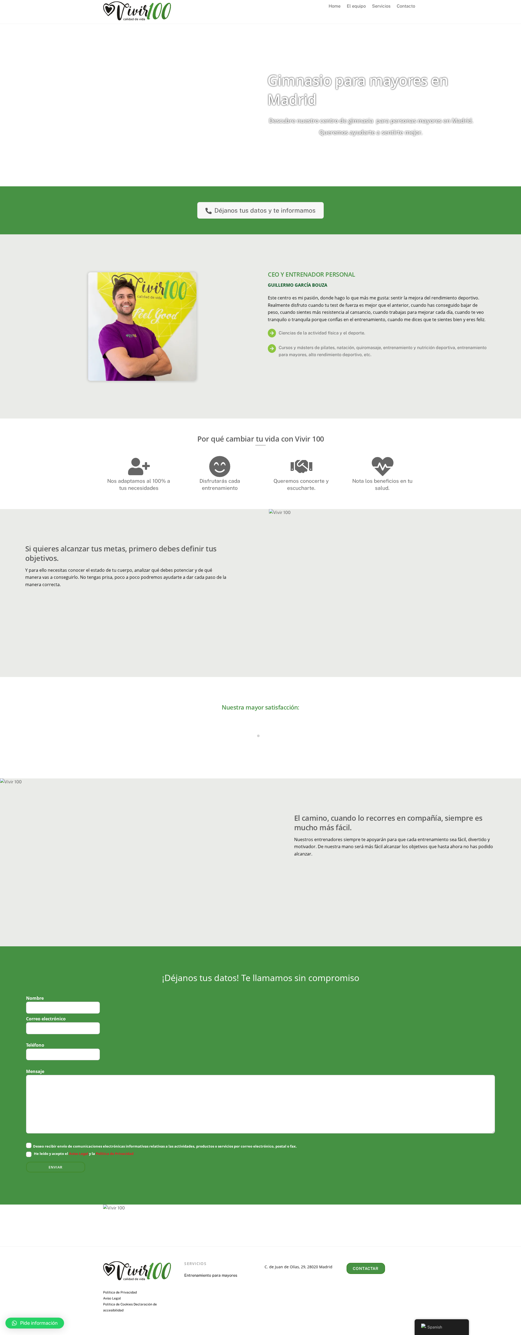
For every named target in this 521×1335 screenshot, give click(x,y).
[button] (34, 1323)
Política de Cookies (118, 1304)
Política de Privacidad (115, 1153)
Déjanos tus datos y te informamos (265, 210)
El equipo (356, 6)
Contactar (366, 1268)
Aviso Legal (78, 1153)
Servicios (381, 6)
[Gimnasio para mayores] (137, 17)
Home (335, 6)
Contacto (406, 6)
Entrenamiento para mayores (210, 1275)
